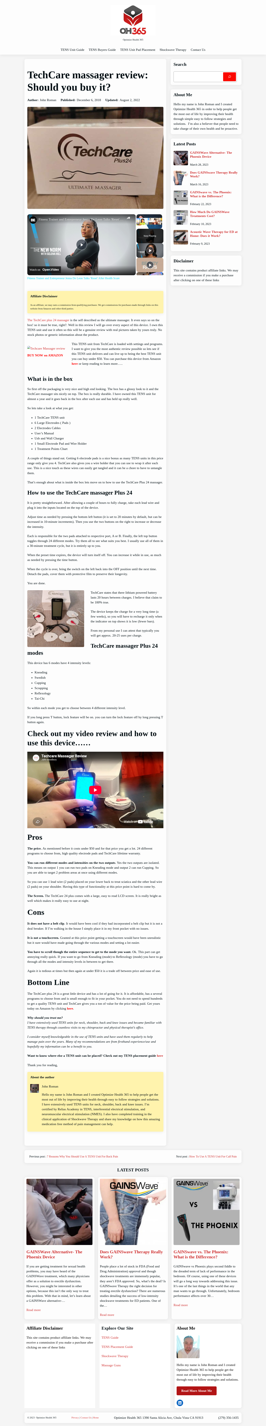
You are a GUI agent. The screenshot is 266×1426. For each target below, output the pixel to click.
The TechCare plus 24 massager (48, 320)
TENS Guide (110, 1337)
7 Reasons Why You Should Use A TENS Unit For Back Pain (82, 1156)
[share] (128, 218)
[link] (33, 220)
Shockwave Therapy (115, 1356)
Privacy (75, 1417)
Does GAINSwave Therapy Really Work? (214, 174)
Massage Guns (111, 1365)
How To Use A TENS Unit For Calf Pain (213, 1156)
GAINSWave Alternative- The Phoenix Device (211, 154)
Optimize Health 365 (46, 1417)
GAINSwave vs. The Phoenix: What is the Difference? (211, 194)
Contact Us (86, 1417)
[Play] (150, 250)
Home (96, 1417)
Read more (33, 1310)
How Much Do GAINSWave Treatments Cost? (209, 214)
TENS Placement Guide (117, 1347)
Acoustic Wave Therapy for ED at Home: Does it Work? (214, 234)
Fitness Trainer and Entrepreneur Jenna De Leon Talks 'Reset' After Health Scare (81, 219)
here (75, 363)
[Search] (229, 76)
